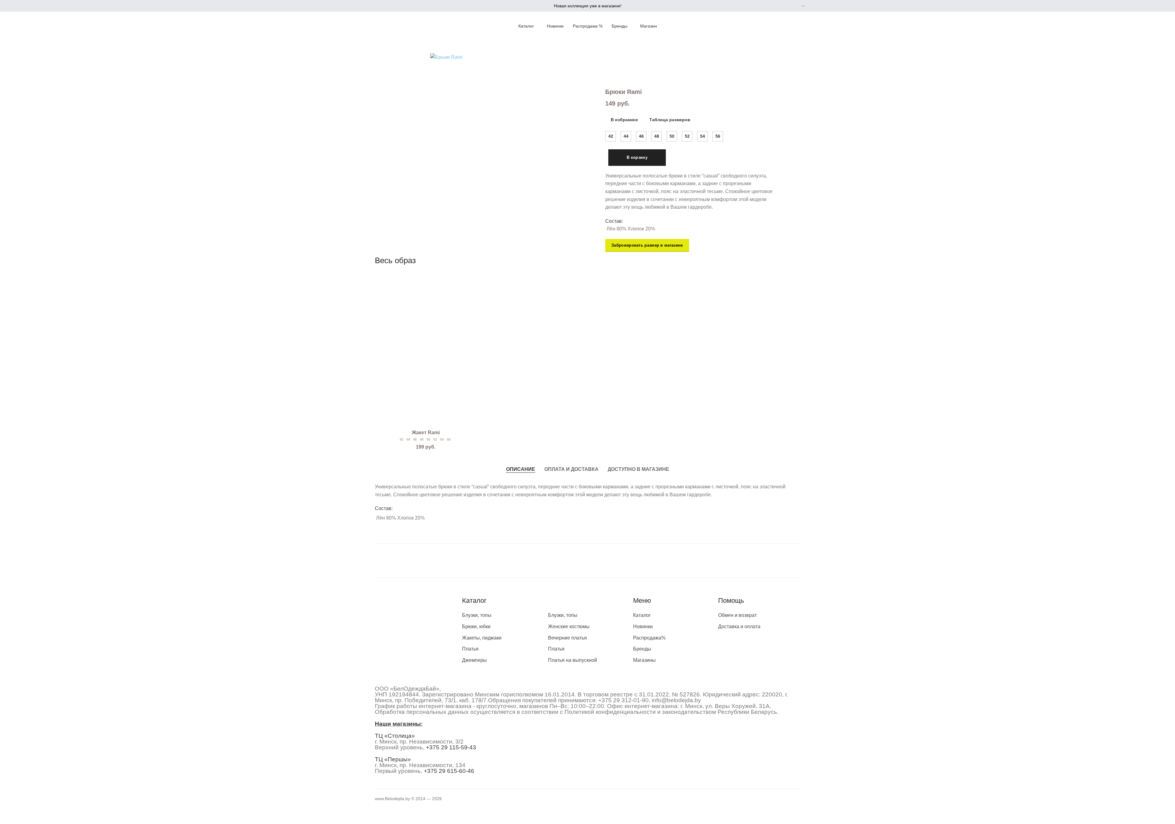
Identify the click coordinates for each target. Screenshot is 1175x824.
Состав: (614, 221)
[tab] (521, 469)
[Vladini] (760, 560)
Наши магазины (398, 724)
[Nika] (587, 560)
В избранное (624, 119)
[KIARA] (415, 560)
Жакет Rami (426, 432)
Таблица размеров (669, 119)
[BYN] (789, 6)
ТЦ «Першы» (393, 759)
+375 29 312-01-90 (623, 700)
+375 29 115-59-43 (451, 747)
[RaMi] (674, 560)
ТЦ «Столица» (395, 736)
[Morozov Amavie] (501, 560)
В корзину (637, 157)
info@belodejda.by (676, 700)
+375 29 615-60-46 (449, 771)
